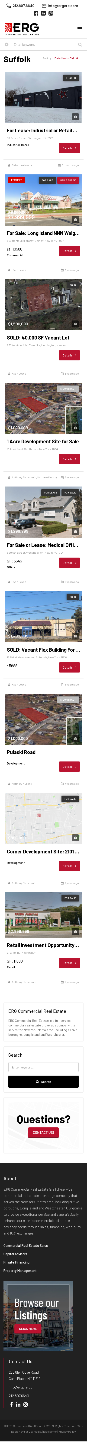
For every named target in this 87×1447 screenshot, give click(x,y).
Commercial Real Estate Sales (25, 1245)
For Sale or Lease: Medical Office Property (43, 545)
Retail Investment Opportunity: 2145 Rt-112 (43, 945)
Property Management (20, 1270)
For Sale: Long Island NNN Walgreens (43, 233)
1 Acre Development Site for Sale (43, 441)
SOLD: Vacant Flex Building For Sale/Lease (43, 650)
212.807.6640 (19, 1395)
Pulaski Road (21, 752)
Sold (73, 285)
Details (68, 148)
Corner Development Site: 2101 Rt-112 (43, 851)
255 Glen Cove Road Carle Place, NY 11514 (25, 1375)
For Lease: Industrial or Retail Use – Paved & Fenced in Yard (43, 130)
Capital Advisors (15, 1254)
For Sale (47, 180)
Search (46, 1082)
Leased (71, 77)
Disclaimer (50, 1431)
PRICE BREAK (68, 180)
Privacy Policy (67, 1431)
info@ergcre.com (22, 1387)
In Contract (68, 388)
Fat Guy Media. (33, 1431)
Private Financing (16, 1262)
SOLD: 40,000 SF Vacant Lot (38, 337)
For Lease (50, 492)
